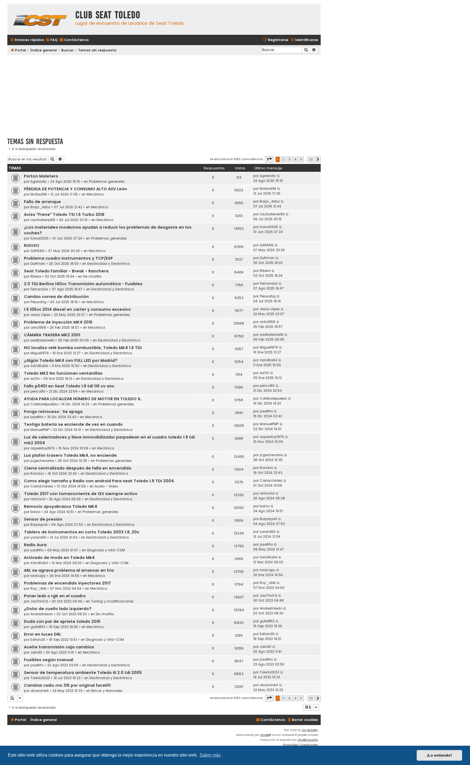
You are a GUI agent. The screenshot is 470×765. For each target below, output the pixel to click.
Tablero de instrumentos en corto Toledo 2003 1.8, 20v (81, 532)
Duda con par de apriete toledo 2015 (62, 621)
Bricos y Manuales (106, 690)
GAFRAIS (37, 250)
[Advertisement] (164, 94)
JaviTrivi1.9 (39, 601)
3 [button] (289, 159)
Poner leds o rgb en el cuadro (55, 596)
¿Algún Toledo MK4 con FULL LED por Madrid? (70, 360)
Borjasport (39, 524)
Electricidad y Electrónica (108, 263)
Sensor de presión (43, 519)
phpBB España (308, 740)
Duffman (37, 263)
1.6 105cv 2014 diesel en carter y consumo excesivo (77, 309)
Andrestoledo (41, 614)
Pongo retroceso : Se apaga (53, 411)
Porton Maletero (41, 176)
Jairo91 (36, 652)
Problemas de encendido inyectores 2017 (67, 583)
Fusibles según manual (48, 660)
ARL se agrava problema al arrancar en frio (69, 570)
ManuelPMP (39, 429)
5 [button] (301, 159)
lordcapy (38, 575)
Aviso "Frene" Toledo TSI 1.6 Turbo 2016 (64, 214)
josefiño (37, 417)
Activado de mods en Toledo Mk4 (59, 557)
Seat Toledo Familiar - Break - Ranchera (66, 271)
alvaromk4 (39, 690)
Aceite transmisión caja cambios (59, 647)
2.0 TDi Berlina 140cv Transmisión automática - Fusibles (83, 284)
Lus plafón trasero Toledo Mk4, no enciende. (71, 455)
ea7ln (35, 378)
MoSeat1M (38, 194)
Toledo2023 (40, 678)
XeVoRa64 (39, 365)
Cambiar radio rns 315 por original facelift (67, 685)
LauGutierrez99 (42, 219)
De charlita (92, 276)
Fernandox (39, 289)
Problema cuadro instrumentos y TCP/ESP (68, 258)
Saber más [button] (210, 755)
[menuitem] (51, 40)
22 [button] (311, 159)
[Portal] (40, 19)
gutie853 (37, 626)
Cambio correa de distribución (56, 296)
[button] (269, 159)
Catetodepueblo (44, 404)
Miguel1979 (39, 353)
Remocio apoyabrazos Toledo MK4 (60, 506)
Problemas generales (107, 181)
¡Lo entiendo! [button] (439, 755)
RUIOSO (31, 245)
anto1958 (38, 327)
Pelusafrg (38, 302)
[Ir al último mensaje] (278, 175)
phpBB (264, 735)
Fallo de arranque (42, 201)
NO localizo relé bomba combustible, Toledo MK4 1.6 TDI (83, 347)
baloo (35, 511)
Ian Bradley (310, 730)
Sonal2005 (39, 238)
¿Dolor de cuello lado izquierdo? (57, 608)
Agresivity (38, 181)
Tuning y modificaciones (112, 601)
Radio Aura (35, 545)
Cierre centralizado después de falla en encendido (77, 468)
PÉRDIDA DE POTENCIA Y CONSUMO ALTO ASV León (75, 189)
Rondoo (37, 473)
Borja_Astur (40, 207)
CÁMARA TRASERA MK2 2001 (52, 335)
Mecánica (95, 194)
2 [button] (283, 159)
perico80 (37, 391)
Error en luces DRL (42, 634)
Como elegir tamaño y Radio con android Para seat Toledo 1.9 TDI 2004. (99, 481)
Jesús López (40, 314)
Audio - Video (106, 486)
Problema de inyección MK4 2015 (58, 322)
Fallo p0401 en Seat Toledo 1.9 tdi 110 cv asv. (69, 386)
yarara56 (38, 537)
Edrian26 (37, 639)
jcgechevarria (42, 460)
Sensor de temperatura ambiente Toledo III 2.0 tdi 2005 (83, 672)
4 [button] (295, 159)
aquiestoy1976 (42, 448)
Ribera (35, 276)
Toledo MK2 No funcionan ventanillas (63, 373)
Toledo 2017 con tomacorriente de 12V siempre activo (80, 493)
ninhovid (37, 499)
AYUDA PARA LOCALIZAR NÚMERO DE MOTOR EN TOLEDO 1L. (83, 399)
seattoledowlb (42, 340)
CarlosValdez (41, 486)
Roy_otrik (38, 588)
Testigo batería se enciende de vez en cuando (73, 424)
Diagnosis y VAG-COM (106, 550)
